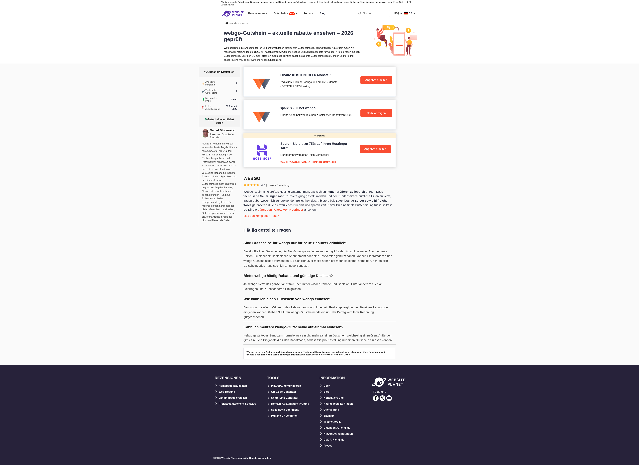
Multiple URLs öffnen (284, 415)
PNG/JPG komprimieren (286, 385)
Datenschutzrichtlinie (336, 427)
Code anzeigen (376, 113)
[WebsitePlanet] (226, 23)
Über (326, 385)
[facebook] (376, 398)
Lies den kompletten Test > (261, 215)
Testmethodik (332, 421)
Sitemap (328, 415)
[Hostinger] (320, 150)
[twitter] (382, 398)
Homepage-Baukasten (233, 385)
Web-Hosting (227, 391)
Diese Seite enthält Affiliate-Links (331, 354)
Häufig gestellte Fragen (338, 403)
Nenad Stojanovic (222, 130)
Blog (326, 391)
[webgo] (320, 81)
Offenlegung (331, 409)
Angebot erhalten (376, 80)
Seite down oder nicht (285, 409)
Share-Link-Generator (284, 397)
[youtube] (389, 398)
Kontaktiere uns (333, 397)
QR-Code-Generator (283, 391)
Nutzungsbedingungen (338, 433)
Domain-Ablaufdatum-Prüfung (290, 403)
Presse (327, 445)
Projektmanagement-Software (237, 403)
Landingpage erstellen (233, 397)
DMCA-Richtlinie (333, 439)
